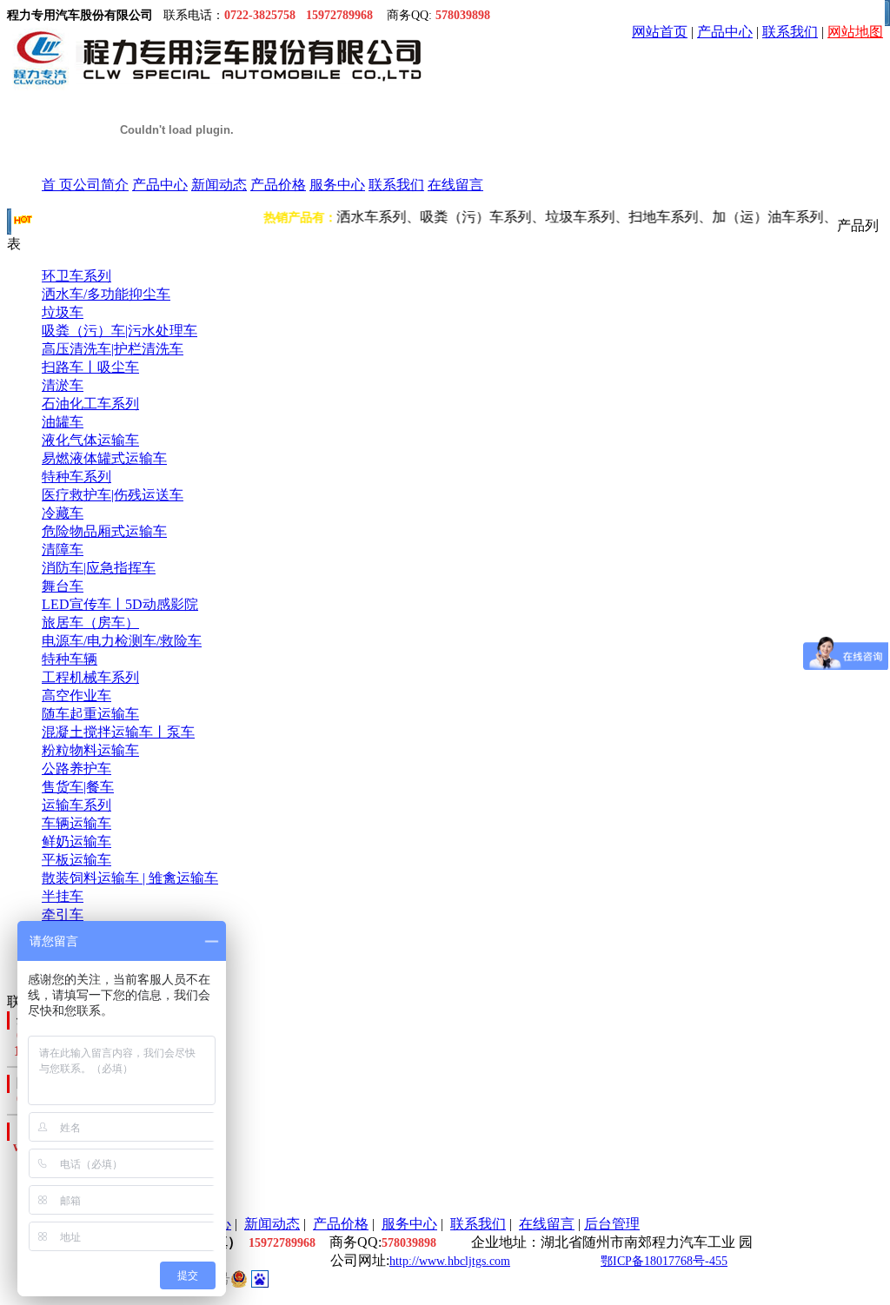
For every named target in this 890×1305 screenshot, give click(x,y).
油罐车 (62, 421)
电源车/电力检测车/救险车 (122, 640)
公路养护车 (76, 768)
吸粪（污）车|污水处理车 (119, 330)
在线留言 (455, 184)
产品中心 (725, 31)
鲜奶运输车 (76, 841)
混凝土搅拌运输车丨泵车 (118, 732)
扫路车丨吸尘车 (90, 367)
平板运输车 (76, 859)
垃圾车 (62, 312)
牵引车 (62, 914)
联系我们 (790, 31)
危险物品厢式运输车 (104, 531)
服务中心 (337, 184)
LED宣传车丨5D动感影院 (120, 604)
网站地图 (855, 31)
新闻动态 (219, 184)
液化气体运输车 (90, 440)
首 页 (57, 184)
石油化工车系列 (90, 403)
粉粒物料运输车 (90, 750)
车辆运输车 (76, 823)
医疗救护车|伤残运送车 (112, 494)
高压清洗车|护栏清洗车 (112, 348)
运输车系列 (76, 805)
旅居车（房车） (90, 622)
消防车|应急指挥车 (99, 567)
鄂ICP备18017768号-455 (664, 1261)
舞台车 (62, 586)
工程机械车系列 (90, 677)
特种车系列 (76, 476)
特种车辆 (69, 659)
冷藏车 (62, 513)
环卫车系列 (76, 275)
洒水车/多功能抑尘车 (106, 294)
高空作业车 (76, 695)
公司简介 (101, 184)
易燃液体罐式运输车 (104, 458)
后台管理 (612, 1223)
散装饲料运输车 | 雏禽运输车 (130, 878)
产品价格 (278, 184)
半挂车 (62, 896)
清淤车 (62, 385)
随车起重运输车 (90, 713)
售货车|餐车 (78, 786)
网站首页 (659, 31)
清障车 (62, 549)
